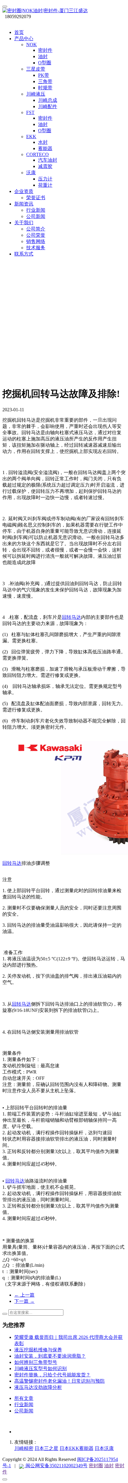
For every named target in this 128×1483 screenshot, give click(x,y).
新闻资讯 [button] (23, 203)
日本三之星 (46, 1448)
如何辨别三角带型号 (35, 1362)
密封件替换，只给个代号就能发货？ (52, 1374)
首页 (19, 32)
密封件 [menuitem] (45, 50)
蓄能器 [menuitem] (45, 148)
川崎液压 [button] (35, 93)
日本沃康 (104, 1448)
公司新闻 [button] (35, 216)
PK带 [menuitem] (43, 75)
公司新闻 (23, 1410)
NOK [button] (31, 44)
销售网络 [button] (35, 241)
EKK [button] (31, 136)
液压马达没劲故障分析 (38, 1387)
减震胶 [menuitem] (45, 166)
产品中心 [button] (23, 38)
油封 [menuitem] (43, 56)
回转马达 (71, 617)
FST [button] (30, 112)
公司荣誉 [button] (35, 235)
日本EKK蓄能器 (76, 1448)
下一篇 (24, 1301)
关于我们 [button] (23, 222)
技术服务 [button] (35, 247)
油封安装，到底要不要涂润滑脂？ (50, 1356)
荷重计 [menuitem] (45, 185)
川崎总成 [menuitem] (47, 100)
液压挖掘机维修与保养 (38, 1349)
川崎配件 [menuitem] (47, 106)
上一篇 (24, 1294)
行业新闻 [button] (35, 210)
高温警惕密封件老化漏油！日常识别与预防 (59, 1381)
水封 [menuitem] (43, 142)
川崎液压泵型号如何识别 (40, 1368)
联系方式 (23, 253)
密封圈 (96, 1465)
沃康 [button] (31, 172)
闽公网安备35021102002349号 (56, 1465)
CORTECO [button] (37, 154)
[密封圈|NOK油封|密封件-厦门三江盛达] (64, 11)
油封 (109, 1465)
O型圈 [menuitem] (44, 62)
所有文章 (23, 1398)
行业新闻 (23, 1404)
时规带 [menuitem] (45, 87)
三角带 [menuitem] (45, 81)
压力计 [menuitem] (45, 178)
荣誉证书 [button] (35, 197)
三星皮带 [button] (35, 68)
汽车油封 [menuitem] (47, 160)
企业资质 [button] (23, 191)
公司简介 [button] (35, 228)
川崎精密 (23, 1448)
